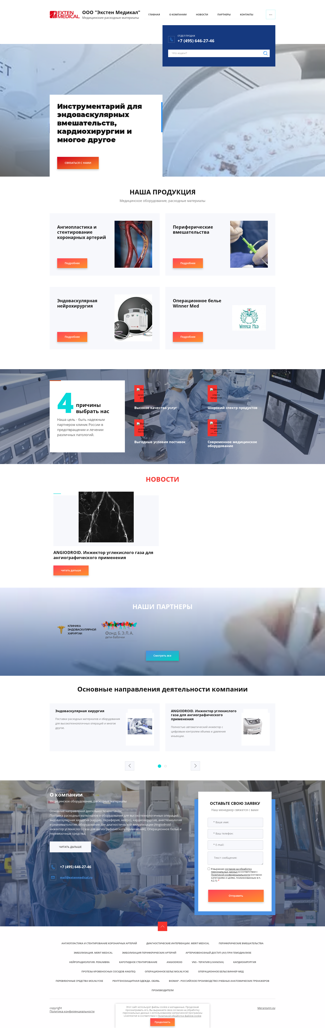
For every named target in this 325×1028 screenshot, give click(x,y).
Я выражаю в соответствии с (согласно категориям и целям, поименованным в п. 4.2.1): (236, 875)
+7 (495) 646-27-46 (196, 40)
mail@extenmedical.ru (76, 877)
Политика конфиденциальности (72, 1011)
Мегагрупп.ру (266, 1008)
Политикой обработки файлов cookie (179, 1015)
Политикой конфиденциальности (230, 874)
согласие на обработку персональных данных (231, 870)
